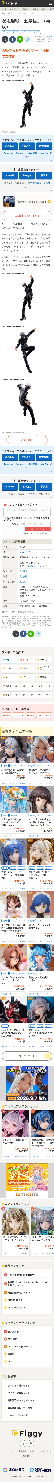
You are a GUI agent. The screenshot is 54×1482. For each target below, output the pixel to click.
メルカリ (9, 175)
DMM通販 (44, 145)
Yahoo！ (20, 153)
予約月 (8, 686)
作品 (25, 668)
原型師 (43, 677)
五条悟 (44, 9)
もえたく (32, 493)
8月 (24, 686)
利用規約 (27, 1456)
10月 (40, 686)
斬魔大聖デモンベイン (19, 1292)
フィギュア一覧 (27, 1055)
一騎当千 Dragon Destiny (21, 1274)
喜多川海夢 (13, 1331)
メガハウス (25, 552)
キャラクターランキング (20, 1322)
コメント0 (48, 36)
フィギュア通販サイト (19, 1385)
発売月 (8, 695)
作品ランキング (14, 1266)
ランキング (27, 659)
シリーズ (9, 668)
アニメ (40, 765)
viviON (44, 153)
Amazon (8, 153)
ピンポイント (44, 565)
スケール (22, 765)
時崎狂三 (12, 1353)
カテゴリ (44, 659)
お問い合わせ (46, 1451)
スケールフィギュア (30, 32)
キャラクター (45, 668)
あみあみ (9, 145)
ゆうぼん (31, 565)
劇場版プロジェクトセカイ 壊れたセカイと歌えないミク (28, 1284)
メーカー (9, 677)
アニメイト (27, 145)
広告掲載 (22, 1451)
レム (10, 1361)
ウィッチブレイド (16, 1307)
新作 (7, 659)
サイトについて (8, 1451)
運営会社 (33, 1451)
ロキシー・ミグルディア (20, 1346)
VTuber (13, 765)
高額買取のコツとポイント (21, 1400)
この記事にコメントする (27, 215)
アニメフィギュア (10, 32)
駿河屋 (44, 175)
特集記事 (10, 1376)
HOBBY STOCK (44, 715)
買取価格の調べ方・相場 (20, 1407)
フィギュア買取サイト (19, 1392)
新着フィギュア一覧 (17, 731)
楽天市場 (33, 153)
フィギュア (14, 9)
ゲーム (13, 868)
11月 (48, 686)
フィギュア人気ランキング (21, 1106)
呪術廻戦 (25, 9)
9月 (32, 686)
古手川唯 (12, 1338)
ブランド (26, 677)
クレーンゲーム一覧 (18, 1415)
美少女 (4, 765)
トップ (4, 9)
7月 (16, 686)
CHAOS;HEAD (15, 1300)
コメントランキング (17, 1204)
